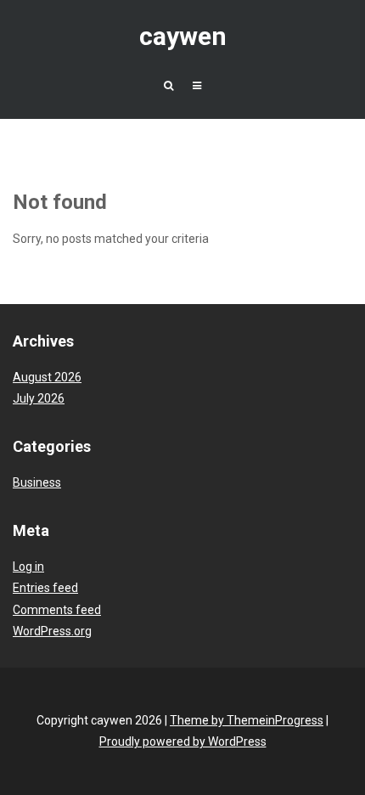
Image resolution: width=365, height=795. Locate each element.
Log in (28, 566)
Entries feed (45, 588)
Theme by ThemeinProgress (246, 720)
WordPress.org (52, 631)
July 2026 (39, 398)
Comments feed (57, 610)
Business (37, 482)
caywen (183, 36)
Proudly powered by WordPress (183, 741)
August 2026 (47, 377)
